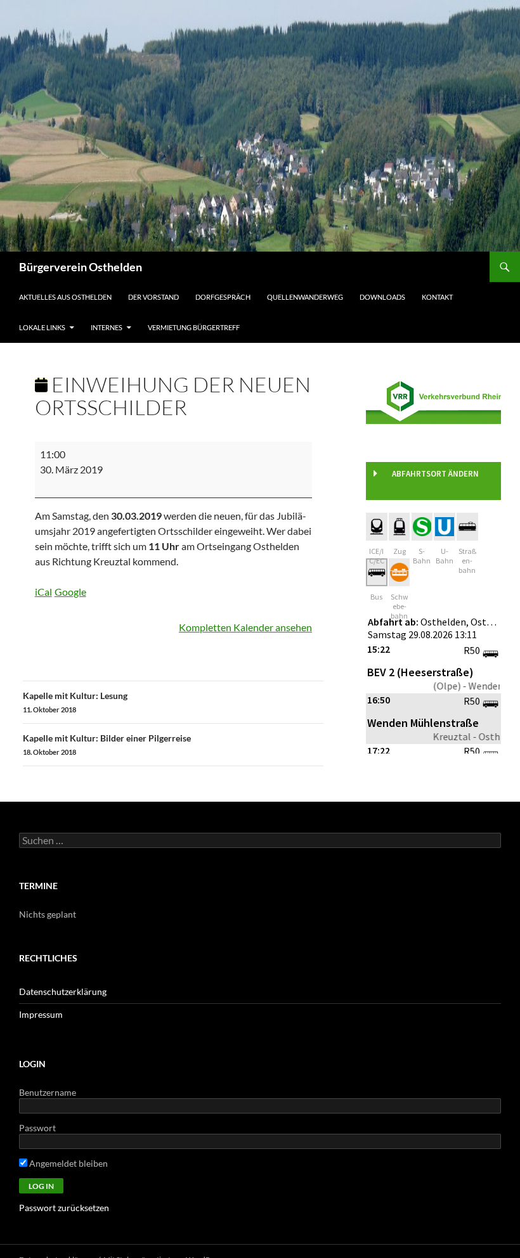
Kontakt (437, 297)
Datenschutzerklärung (63, 991)
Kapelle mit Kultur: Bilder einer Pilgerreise (107, 744)
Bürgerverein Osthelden (80, 267)
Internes (106, 327)
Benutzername (47, 1092)
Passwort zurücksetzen (64, 1207)
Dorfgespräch (222, 297)
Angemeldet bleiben (67, 1163)
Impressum (41, 1014)
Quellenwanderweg (305, 297)
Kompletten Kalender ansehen (245, 627)
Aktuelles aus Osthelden (65, 297)
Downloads (382, 297)
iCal (43, 592)
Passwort (37, 1127)
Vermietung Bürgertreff (194, 327)
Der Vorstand (153, 297)
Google (70, 592)
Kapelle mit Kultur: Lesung (75, 702)
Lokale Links (42, 327)
